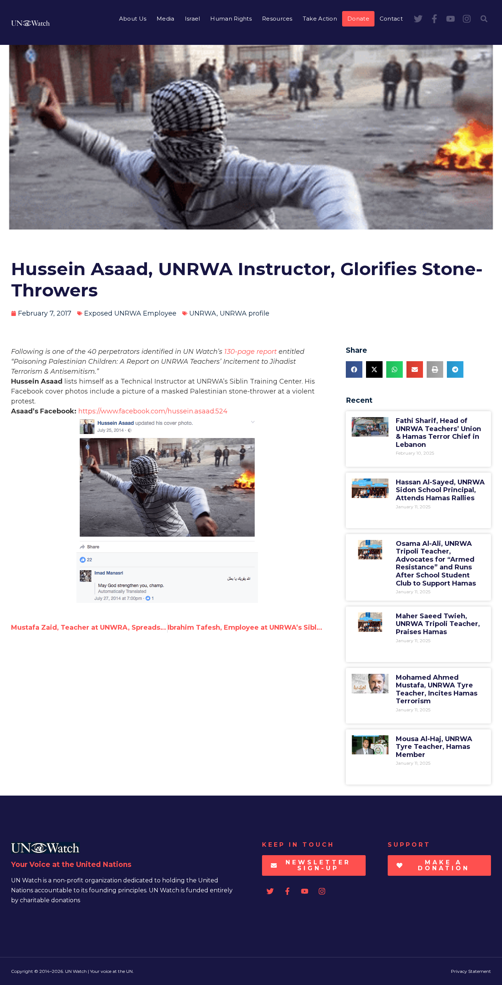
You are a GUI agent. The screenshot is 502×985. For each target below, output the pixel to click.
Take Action (320, 18)
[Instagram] (466, 18)
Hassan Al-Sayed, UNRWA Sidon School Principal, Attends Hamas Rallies (440, 490)
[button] (484, 19)
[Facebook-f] (434, 18)
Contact (391, 18)
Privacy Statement (471, 971)
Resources (277, 18)
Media (166, 18)
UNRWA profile (244, 313)
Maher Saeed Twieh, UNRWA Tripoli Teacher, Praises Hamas (438, 624)
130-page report (250, 352)
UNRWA (202, 313)
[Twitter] (418, 18)
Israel (192, 18)
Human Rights (231, 18)
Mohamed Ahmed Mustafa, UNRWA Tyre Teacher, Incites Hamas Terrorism (436, 689)
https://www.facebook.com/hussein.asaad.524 (152, 411)
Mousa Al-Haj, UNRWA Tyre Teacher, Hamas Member (434, 747)
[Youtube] (450, 18)
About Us (132, 18)
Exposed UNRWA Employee (130, 313)
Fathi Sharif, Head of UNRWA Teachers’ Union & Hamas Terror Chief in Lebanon (438, 433)
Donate (358, 18)
